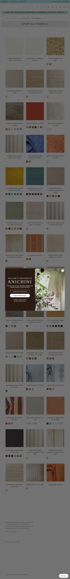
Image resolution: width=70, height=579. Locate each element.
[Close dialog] (62, 270)
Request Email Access (20, 295)
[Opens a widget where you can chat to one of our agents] (63, 576)
